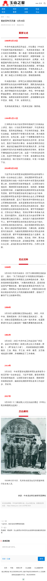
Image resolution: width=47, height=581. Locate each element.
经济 (14, 9)
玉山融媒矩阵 (38, 568)
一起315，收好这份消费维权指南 (12, 524)
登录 (3, 559)
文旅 (26, 12)
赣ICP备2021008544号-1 (31, 572)
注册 (8, 559)
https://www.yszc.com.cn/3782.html (19, 506)
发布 (41, 559)
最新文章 (19, 568)
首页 (2, 17)
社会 (37, 9)
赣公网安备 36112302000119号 (12, 572)
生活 (3, 12)
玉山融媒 (28, 568)
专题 (11, 568)
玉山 (37, 12)
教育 (14, 12)
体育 (26, 9)
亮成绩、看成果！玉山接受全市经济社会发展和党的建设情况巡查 (23, 531)
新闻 (3, 9)
